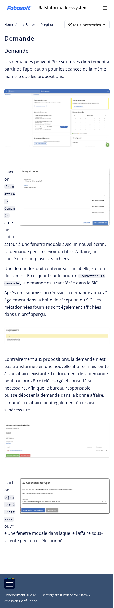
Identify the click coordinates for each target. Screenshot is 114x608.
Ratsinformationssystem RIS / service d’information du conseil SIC (65, 8)
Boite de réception (39, 24)
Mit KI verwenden (87, 24)
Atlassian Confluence (20, 600)
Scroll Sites (78, 595)
